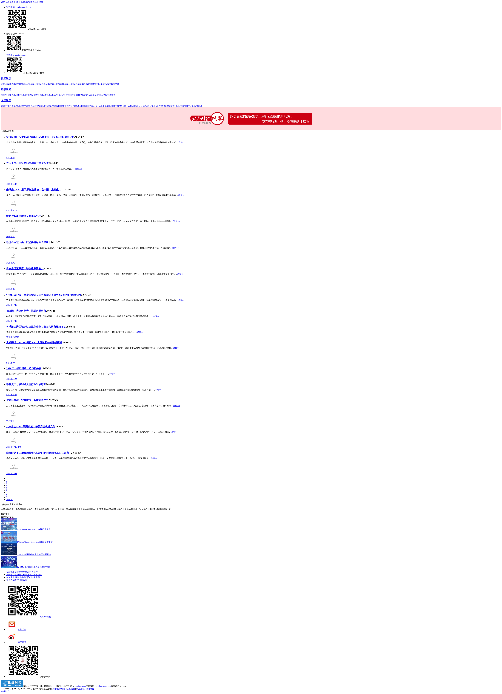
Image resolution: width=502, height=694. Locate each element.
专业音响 (119, 106)
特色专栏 (10, 577)
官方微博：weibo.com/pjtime (19, 7)
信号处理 (32, 106)
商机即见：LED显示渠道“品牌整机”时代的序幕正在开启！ (38, 452)
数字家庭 (6, 89)
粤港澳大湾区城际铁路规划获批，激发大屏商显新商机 (36, 326)
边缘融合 (136, 106)
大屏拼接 (5, 106)
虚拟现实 (29, 95)
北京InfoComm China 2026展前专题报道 (35, 542)
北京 (19, 447)
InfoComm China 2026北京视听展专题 (34, 529)
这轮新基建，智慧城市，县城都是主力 (27, 400)
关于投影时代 (58, 689)
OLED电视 (56, 95)
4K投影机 (39, 84)
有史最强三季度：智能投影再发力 (25, 268)
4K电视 (21, 95)
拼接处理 (85, 106)
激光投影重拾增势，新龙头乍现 (23, 215)
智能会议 (41, 106)
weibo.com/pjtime (103, 686)
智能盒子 (71, 95)
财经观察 (28, 2)
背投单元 (10, 337)
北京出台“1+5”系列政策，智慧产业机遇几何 (30, 426)
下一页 (9, 499)
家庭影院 (96, 95)
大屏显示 (6, 100)
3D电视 (64, 95)
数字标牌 (66, 106)
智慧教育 (106, 84)
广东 (15, 210)
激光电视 (13, 95)
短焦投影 (64, 84)
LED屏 (9, 210)
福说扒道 (20, 2)
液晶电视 (37, 95)
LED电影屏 (11, 395)
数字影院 (56, 84)
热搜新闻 (19, 574)
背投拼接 (58, 106)
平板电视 (17, 572)
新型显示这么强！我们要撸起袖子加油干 (28, 242)
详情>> (181, 142)
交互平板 (102, 106)
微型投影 (47, 84)
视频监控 (170, 106)
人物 (34, 2)
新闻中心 (10, 574)
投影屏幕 (90, 84)
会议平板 (153, 106)
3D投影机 (73, 84)
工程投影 (30, 84)
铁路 (17, 337)
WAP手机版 (45, 617)
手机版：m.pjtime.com (16, 55)
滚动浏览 (5, 691)
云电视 (104, 95)
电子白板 (98, 84)
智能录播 (115, 84)
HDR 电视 (46, 95)
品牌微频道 (36, 574)
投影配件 (81, 84)
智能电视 (5, 95)
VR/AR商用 (180, 106)
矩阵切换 (189, 106)
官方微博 (22, 642)
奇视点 (12, 2)
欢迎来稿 (80, 689)
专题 (8, 580)
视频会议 (198, 106)
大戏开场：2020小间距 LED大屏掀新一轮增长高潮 (34, 342)
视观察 (40, 2)
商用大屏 (25, 572)
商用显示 (13, 106)
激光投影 (13, 84)
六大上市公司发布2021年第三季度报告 (27, 163)
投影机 (9, 572)
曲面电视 (80, 95)
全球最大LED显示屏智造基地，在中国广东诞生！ (33, 189)
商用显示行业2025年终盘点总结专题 (33, 567)
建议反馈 (22, 629)
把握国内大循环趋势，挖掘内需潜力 (26, 310)
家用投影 (5, 84)
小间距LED (76, 106)
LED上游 (10, 158)
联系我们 (70, 689)
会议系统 (145, 106)
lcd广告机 (127, 106)
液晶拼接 (111, 106)
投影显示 (6, 78)
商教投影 (22, 84)
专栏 (7, 2)
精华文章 (27, 574)
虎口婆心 (27, 577)
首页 (3, 2)
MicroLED (10, 363)
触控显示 (49, 106)
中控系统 (162, 106)
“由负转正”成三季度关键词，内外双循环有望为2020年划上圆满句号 (43, 295)
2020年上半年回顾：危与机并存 (23, 368)
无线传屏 (93, 106)
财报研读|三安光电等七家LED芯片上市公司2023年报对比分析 (40, 137)
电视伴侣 (111, 95)
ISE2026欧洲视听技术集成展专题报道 (34, 554)
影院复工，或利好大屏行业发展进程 (26, 384)
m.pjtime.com (80, 686)
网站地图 (90, 689)
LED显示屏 (23, 106)
